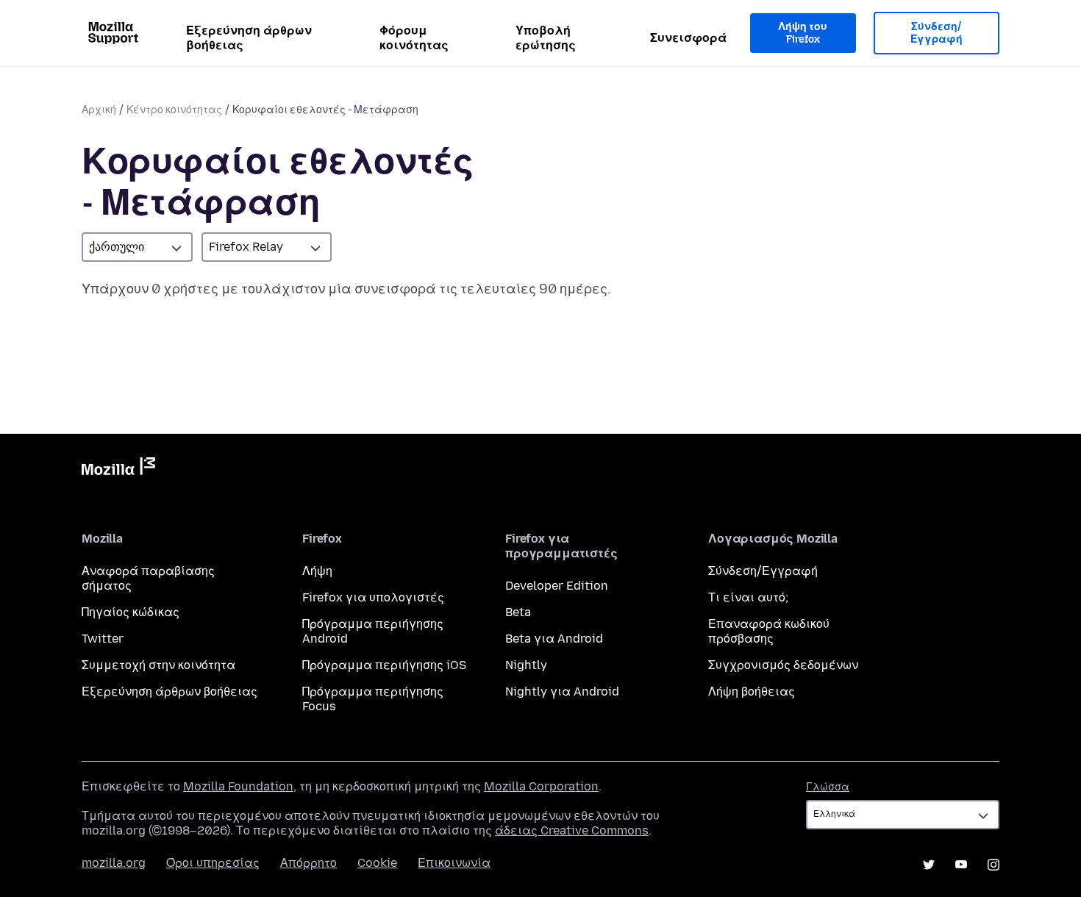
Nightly (526, 665)
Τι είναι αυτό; (748, 597)
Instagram (993, 865)
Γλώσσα (827, 787)
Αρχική (99, 110)
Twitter (103, 639)
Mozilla (118, 469)
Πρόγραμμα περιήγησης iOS (384, 665)
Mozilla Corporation (541, 786)
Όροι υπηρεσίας (213, 863)
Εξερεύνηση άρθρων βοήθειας (249, 38)
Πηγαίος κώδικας (130, 612)
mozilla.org (114, 863)
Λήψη (317, 571)
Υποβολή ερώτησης (545, 38)
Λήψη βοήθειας (751, 691)
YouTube (961, 865)
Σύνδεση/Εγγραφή (936, 33)
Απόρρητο (308, 863)
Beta (518, 612)
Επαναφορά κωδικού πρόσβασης (769, 631)
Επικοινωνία (454, 863)
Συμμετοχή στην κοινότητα (158, 665)
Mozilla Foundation (238, 786)
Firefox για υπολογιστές (373, 597)
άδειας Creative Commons (572, 830)
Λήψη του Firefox (802, 33)
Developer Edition (556, 586)
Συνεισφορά (688, 38)
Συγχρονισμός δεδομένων (783, 665)
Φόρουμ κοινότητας (414, 38)
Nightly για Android (562, 691)
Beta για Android (554, 639)
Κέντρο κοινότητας (174, 110)
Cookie (377, 863)
